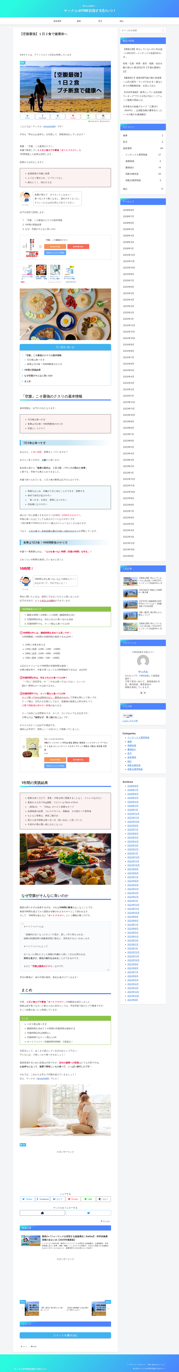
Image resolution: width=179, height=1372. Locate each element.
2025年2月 (128, 312)
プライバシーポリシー (137, 1364)
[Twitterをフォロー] (88, 1213)
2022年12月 (129, 479)
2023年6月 (128, 440)
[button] (163, 30)
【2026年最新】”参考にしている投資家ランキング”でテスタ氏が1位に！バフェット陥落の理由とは (142, 96)
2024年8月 (128, 351)
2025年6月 (128, 287)
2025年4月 (128, 299)
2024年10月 (129, 338)
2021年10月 (129, 549)
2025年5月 (128, 293)
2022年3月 (128, 536)
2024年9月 (128, 344)
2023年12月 (129, 402)
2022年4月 (128, 530)
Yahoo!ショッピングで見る (55, 253)
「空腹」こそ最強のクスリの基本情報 (42, 355)
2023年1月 (128, 472)
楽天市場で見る (78, 246)
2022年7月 (128, 511)
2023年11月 (129, 408)
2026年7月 (128, 216)
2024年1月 (128, 395)
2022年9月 (128, 498)
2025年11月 (129, 261)
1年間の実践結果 (32, 370)
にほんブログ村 (130, 721)
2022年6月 (128, 517)
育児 (143, 142)
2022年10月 (129, 492)
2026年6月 (128, 223)
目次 (63, 347)
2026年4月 (128, 235)
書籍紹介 (143, 167)
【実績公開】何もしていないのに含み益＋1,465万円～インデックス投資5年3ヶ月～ (142, 53)
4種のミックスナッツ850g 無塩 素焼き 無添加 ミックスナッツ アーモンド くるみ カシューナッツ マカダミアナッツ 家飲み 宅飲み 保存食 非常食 (76, 746)
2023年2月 (128, 466)
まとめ (27, 381)
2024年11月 (129, 331)
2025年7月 (128, 280)
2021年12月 (129, 543)
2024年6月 (128, 363)
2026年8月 (128, 210)
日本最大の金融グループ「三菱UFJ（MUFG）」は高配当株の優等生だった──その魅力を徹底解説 (142, 110)
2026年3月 (128, 242)
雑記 (143, 189)
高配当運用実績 (143, 180)
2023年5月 (128, 447)
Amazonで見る (55, 246)
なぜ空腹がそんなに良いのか (38, 375)
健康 (23, 1145)
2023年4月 (128, 453)
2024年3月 (128, 383)
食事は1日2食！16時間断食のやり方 (44, 364)
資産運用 (143, 148)
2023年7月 (128, 434)
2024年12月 (129, 325)
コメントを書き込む (65, 1335)
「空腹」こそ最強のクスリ (56, 240)
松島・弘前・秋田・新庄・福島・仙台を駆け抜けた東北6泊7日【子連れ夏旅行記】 (142, 67)
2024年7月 (128, 357)
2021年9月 (128, 556)
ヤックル (143, 671)
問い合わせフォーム (156, 1364)
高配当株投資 (143, 174)
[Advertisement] (65, 43)
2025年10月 (129, 267)
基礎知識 (143, 161)
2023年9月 (128, 421)
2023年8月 (128, 428)
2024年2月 (128, 389)
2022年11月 (129, 485)
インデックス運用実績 (143, 154)
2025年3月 (128, 306)
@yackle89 (49, 126)
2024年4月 (128, 376)
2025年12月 (129, 255)
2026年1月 (128, 248)
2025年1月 (128, 319)
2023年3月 (128, 460)
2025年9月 (128, 274)
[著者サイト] (42, 1213)
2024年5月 (128, 370)
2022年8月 (128, 504)
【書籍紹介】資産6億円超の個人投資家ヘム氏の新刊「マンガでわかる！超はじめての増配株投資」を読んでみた (142, 81)
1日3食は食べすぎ (36, 359)
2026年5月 (128, 229)
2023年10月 (129, 415)
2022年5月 (128, 524)
